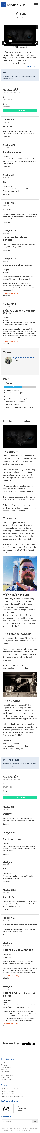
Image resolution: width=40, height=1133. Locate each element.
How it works (5, 1072)
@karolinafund (9, 1091)
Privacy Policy (6, 1077)
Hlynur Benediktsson (24, 357)
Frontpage (4, 1063)
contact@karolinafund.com (13, 1096)
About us (4, 1069)
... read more (29, 66)
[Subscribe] (34, 1121)
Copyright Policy (7, 1079)
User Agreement (7, 1075)
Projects (4, 1065)
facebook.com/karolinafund (13, 1089)
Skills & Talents (6, 1067)
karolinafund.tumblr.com (12, 1094)
